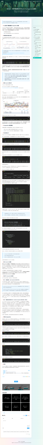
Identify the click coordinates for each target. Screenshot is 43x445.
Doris (3, 376)
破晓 (2, 1)
